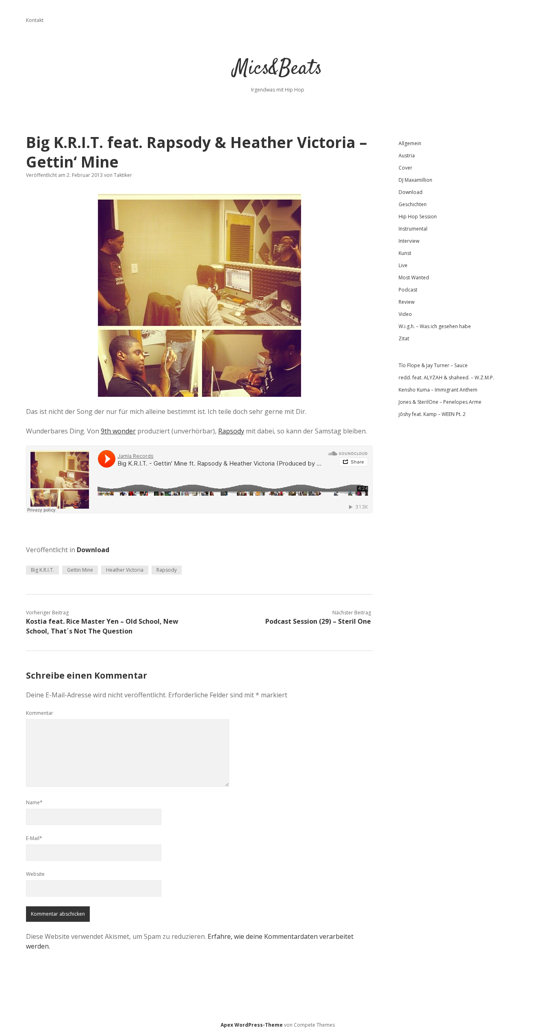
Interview (409, 240)
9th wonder (118, 431)
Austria (407, 155)
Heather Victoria (124, 569)
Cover (405, 167)
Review (406, 301)
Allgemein (410, 143)
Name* (34, 802)
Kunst (405, 253)
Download (93, 549)
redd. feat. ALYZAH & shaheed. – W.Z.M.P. (446, 377)
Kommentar (39, 713)
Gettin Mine (80, 569)
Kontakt (34, 20)
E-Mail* (34, 838)
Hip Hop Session (418, 216)
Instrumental (413, 228)
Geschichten (413, 204)
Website (35, 874)
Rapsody (231, 431)
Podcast (408, 289)
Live (403, 265)
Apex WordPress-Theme (252, 1024)
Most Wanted (414, 277)
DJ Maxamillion (415, 179)
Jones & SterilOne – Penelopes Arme (440, 401)
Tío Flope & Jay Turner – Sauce (433, 365)
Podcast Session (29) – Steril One (318, 621)
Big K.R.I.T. (42, 569)
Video (405, 314)
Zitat (404, 338)
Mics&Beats (277, 69)
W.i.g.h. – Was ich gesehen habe (435, 326)
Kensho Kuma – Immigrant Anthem (438, 389)
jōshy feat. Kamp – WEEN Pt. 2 (432, 414)
